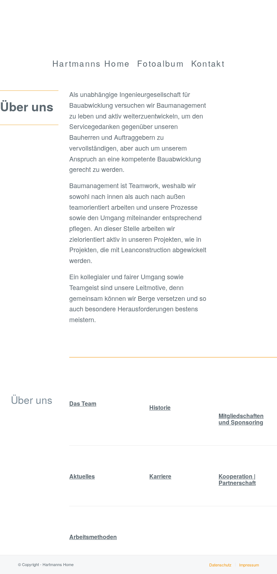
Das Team (82, 403)
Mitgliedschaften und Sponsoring (241, 418)
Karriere (160, 476)
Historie (160, 407)
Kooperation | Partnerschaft (237, 479)
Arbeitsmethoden (93, 537)
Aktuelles (82, 476)
